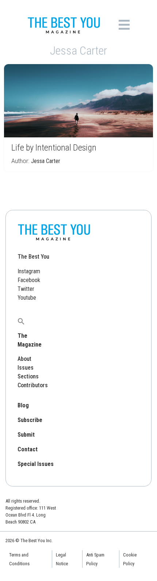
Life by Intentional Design (53, 148)
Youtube (27, 297)
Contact (28, 449)
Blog (23, 405)
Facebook (29, 280)
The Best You (33, 256)
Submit (26, 434)
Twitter (26, 288)
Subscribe (30, 420)
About (24, 358)
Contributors (33, 385)
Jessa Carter (45, 161)
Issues (26, 367)
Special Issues (36, 463)
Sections (28, 376)
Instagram (29, 271)
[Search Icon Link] (21, 321)
